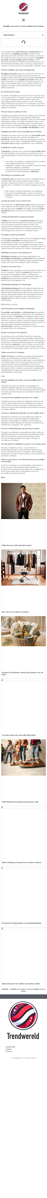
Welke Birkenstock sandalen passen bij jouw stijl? (20, 802)
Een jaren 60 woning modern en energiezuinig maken (21, 923)
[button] (23, 20)
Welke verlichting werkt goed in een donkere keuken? (22, 862)
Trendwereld (10, 1047)
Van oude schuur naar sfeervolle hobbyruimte (19, 735)
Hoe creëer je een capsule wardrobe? (15, 612)
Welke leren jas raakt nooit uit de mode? (17, 545)
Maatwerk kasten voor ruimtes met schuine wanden (21, 984)
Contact (8, 1049)
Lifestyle (5, 989)
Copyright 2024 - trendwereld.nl (24, 1058)
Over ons (8, 1051)
